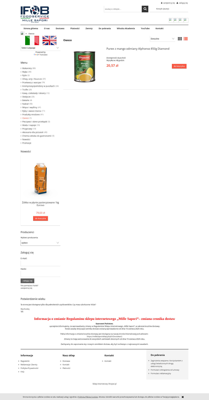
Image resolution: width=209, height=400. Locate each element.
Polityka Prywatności (29, 368)
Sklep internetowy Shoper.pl (104, 383)
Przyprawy (27, 128)
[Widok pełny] (186, 39)
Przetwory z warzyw (31, 82)
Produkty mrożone (31, 114)
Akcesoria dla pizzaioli (32, 132)
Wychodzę (25, 309)
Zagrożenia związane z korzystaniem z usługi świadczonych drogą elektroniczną (167, 363)
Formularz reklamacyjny (161, 373)
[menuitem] (31, 28)
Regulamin (25, 361)
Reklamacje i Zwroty (29, 364)
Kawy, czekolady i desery (34, 93)
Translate (43, 54)
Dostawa (66, 361)
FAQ (22, 371)
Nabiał (25, 103)
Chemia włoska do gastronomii (36, 135)
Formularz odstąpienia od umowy (165, 370)
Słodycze (26, 96)
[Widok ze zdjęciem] (180, 39)
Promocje (26, 143)
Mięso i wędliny (29, 107)
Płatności (66, 368)
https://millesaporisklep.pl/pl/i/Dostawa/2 (104, 336)
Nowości (26, 139)
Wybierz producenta (29, 237)
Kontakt (66, 364)
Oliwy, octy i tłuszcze (32, 79)
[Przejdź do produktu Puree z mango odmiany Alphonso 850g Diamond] (84, 66)
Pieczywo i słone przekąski (34, 121)
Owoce (25, 118)
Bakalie (25, 100)
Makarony (27, 68)
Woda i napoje (29, 125)
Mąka (24, 71)
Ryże (24, 75)
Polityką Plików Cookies (88, 397)
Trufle (25, 89)
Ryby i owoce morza (31, 111)
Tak (22, 311)
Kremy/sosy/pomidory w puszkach (38, 86)
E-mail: (24, 258)
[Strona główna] (35, 13)
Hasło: (23, 269)
